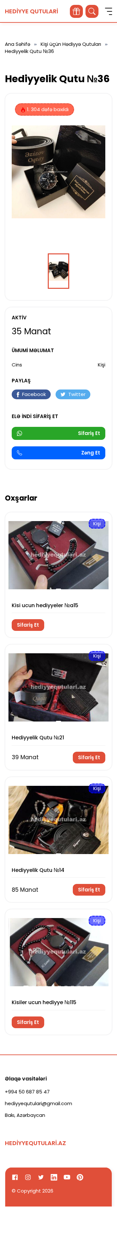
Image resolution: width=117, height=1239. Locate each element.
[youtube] (67, 1177)
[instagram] (28, 1177)
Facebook (34, 394)
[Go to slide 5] (53, 986)
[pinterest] (80, 1177)
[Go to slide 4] (46, 986)
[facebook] (15, 1177)
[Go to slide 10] (85, 986)
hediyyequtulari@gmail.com (38, 1103)
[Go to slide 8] (72, 986)
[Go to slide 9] (79, 986)
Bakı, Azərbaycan (25, 1115)
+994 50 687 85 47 (27, 1091)
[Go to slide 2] (33, 986)
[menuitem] (58, 271)
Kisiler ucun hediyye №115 (44, 1002)
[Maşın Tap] (76, 11)
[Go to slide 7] (66, 986)
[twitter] (41, 1177)
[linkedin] (54, 1177)
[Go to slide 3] (40, 986)
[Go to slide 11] (92, 986)
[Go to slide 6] (59, 986)
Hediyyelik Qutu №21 (38, 737)
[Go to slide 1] (58, 589)
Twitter (76, 394)
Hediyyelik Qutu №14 (38, 870)
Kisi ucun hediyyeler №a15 (45, 605)
